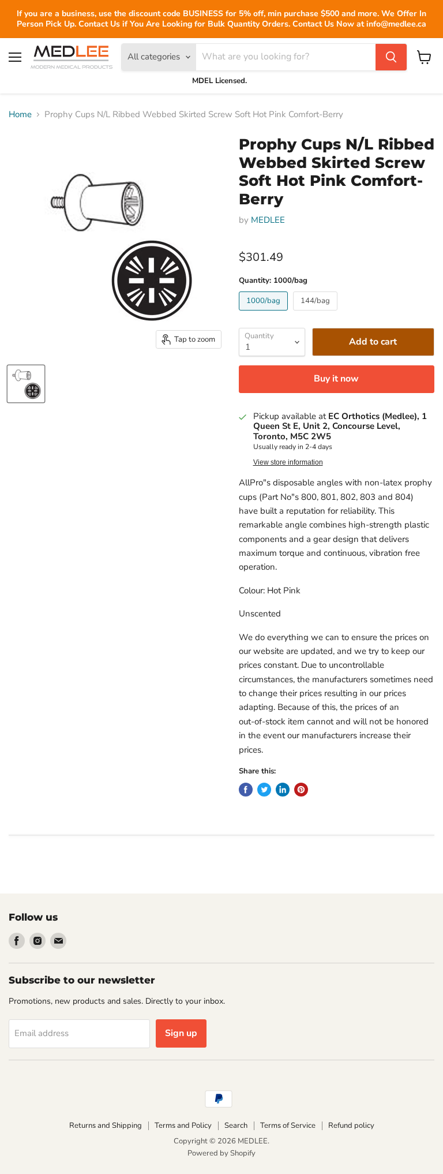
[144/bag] (316, 313)
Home (20, 114)
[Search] (391, 57)
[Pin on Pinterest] (301, 790)
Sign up (181, 1033)
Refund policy (351, 1125)
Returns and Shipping (105, 1125)
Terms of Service (288, 1125)
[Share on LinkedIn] (283, 790)
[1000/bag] (265, 313)
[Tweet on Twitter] (264, 790)
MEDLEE (268, 220)
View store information (288, 462)
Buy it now (336, 378)
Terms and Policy (183, 1125)
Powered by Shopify (221, 1153)
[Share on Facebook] (246, 790)
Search (235, 1125)
